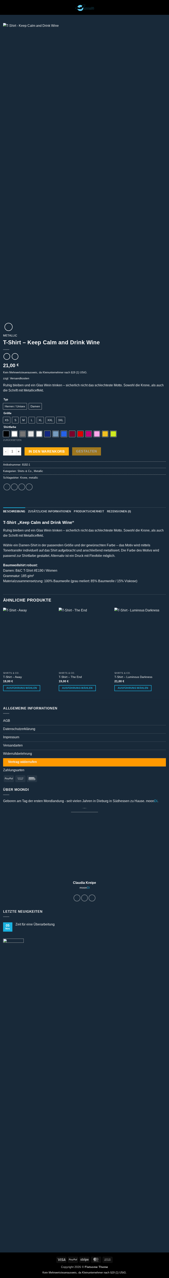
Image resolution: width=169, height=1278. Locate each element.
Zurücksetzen (12, 440)
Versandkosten (19, 378)
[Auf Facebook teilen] (14, 487)
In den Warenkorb (47, 451)
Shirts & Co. (25, 471)
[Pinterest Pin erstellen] (29, 487)
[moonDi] (84, 7)
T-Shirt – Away (12, 677)
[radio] (15, 406)
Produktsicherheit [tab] (89, 511)
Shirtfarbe (10, 427)
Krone (23, 477)
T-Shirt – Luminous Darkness (133, 677)
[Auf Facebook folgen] (77, 898)
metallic (33, 477)
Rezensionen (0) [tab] (119, 511)
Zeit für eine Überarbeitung (35, 924)
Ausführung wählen (21, 688)
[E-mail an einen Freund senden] (21, 487)
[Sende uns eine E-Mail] (92, 898)
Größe (7, 413)
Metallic (10, 335)
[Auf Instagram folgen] (84, 898)
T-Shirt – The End (70, 677)
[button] (5, 7)
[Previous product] (15, 356)
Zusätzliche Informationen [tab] (49, 511)
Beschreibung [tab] (14, 511)
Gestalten (86, 451)
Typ (6, 399)
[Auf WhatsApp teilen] (7, 487)
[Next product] (7, 356)
